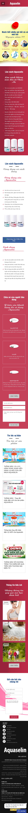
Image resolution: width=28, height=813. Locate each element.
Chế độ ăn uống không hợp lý (14, 50)
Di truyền (15, 60)
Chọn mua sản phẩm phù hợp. (14, 239)
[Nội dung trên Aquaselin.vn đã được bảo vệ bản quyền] (15, 810)
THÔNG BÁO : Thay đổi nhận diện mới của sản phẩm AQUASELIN (14, 500)
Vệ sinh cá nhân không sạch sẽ (24, 61)
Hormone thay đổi (24, 49)
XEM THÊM (14, 396)
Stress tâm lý (5, 60)
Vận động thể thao (6, 49)
